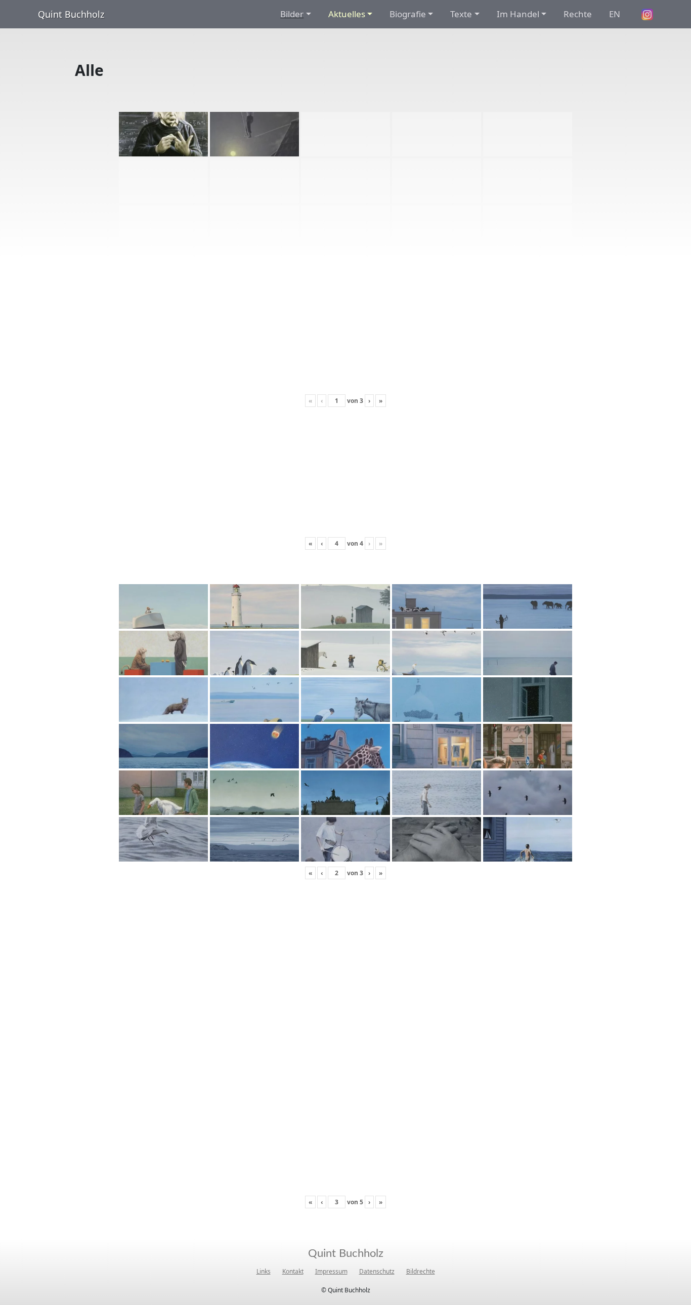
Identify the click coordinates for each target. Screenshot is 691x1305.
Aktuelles (346, 14)
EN (614, 14)
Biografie (408, 14)
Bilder (292, 14)
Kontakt (293, 1272)
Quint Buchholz (71, 14)
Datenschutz (377, 1272)
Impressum (331, 1272)
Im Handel (518, 14)
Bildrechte (420, 1272)
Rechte (578, 14)
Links (263, 1272)
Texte (461, 14)
